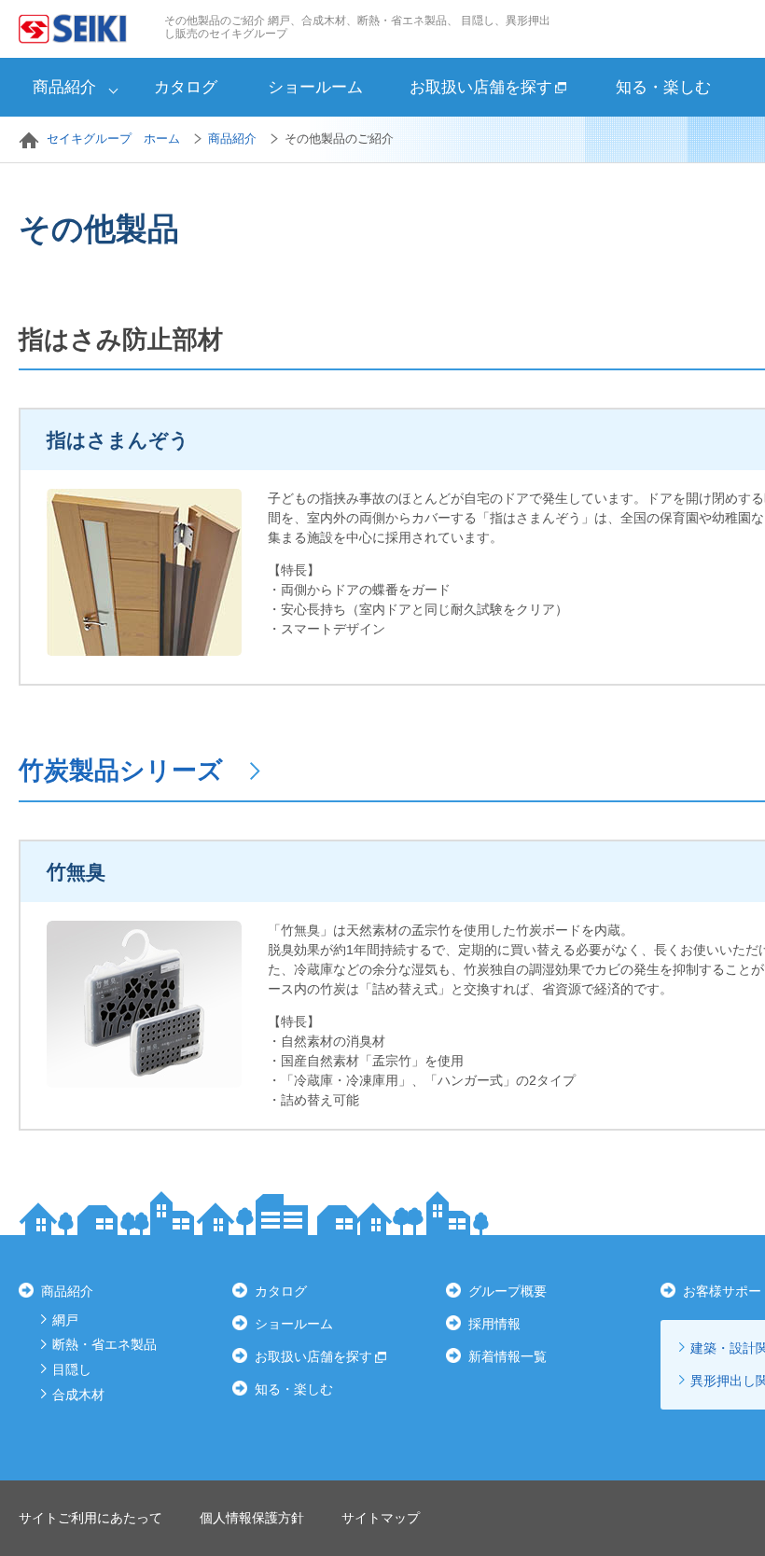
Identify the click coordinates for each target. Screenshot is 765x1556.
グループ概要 (507, 1291)
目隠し (71, 1369)
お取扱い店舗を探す (481, 87)
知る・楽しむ (663, 87)
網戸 (65, 1320)
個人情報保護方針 (252, 1517)
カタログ (185, 87)
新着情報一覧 (507, 1356)
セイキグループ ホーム (113, 139)
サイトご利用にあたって (90, 1517)
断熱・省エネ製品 (104, 1344)
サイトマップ (380, 1517)
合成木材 (78, 1394)
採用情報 (494, 1323)
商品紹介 (64, 87)
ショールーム (315, 87)
